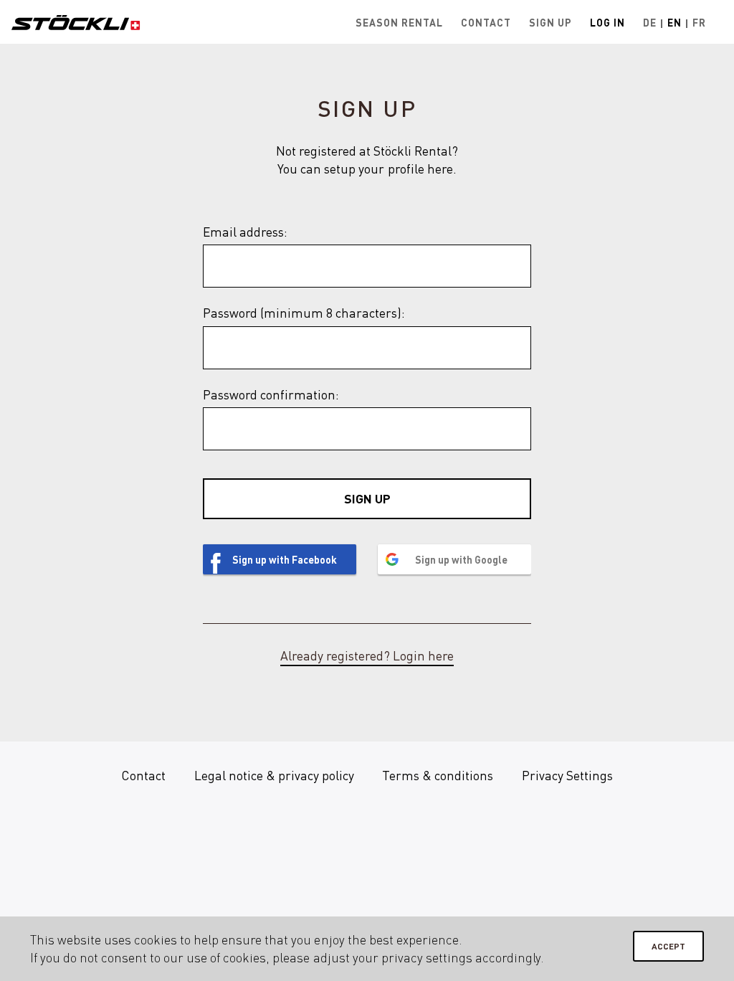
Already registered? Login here (367, 655)
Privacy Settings (567, 775)
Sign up (550, 22)
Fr (699, 22)
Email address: (245, 232)
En (674, 22)
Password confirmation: (271, 394)
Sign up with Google (461, 559)
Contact (486, 22)
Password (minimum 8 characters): (304, 313)
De (650, 22)
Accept (668, 946)
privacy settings (426, 957)
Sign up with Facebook (284, 559)
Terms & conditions (437, 775)
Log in (607, 22)
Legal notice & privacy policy (274, 775)
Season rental (399, 22)
